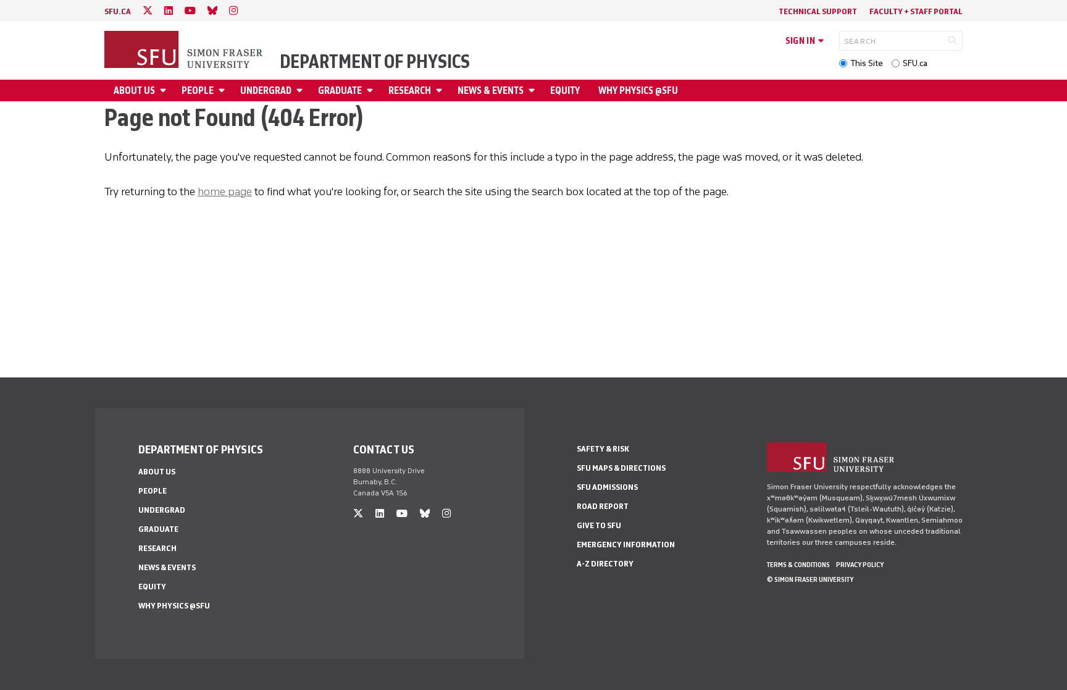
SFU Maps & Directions (621, 468)
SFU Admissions (607, 487)
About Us (134, 90)
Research (409, 90)
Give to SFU (599, 525)
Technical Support (818, 11)
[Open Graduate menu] (371, 90)
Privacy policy (860, 564)
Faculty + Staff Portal (916, 11)
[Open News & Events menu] (533, 90)
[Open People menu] (223, 90)
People (198, 90)
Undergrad (265, 90)
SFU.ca (915, 63)
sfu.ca (117, 11)
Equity (565, 90)
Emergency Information (626, 544)
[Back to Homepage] (184, 50)
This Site (866, 63)
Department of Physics (375, 61)
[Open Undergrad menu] (301, 90)
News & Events (491, 90)
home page (225, 191)
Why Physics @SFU (638, 90)
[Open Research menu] (440, 90)
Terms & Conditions (798, 564)
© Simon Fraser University (810, 579)
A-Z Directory (605, 563)
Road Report (603, 506)
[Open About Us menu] (164, 90)
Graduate (340, 90)
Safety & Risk (603, 449)
